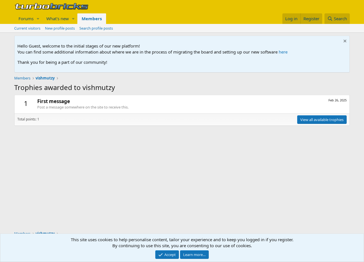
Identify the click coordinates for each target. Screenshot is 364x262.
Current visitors (27, 28)
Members (92, 18)
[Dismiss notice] (344, 42)
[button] (38, 18)
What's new (57, 18)
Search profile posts (96, 28)
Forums (26, 18)
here (283, 52)
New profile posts (60, 28)
